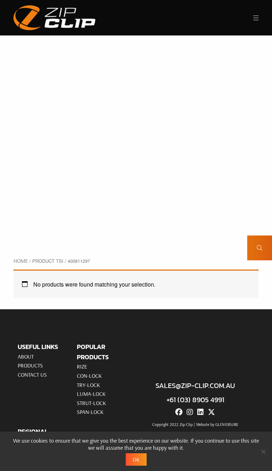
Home (20, 260)
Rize (82, 366)
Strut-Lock (91, 402)
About (26, 356)
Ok (136, 459)
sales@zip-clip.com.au (195, 385)
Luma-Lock (91, 393)
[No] (263, 451)
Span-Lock (90, 411)
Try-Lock (88, 384)
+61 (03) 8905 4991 (195, 399)
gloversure (226, 424)
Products (30, 365)
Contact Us (32, 374)
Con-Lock (89, 375)
